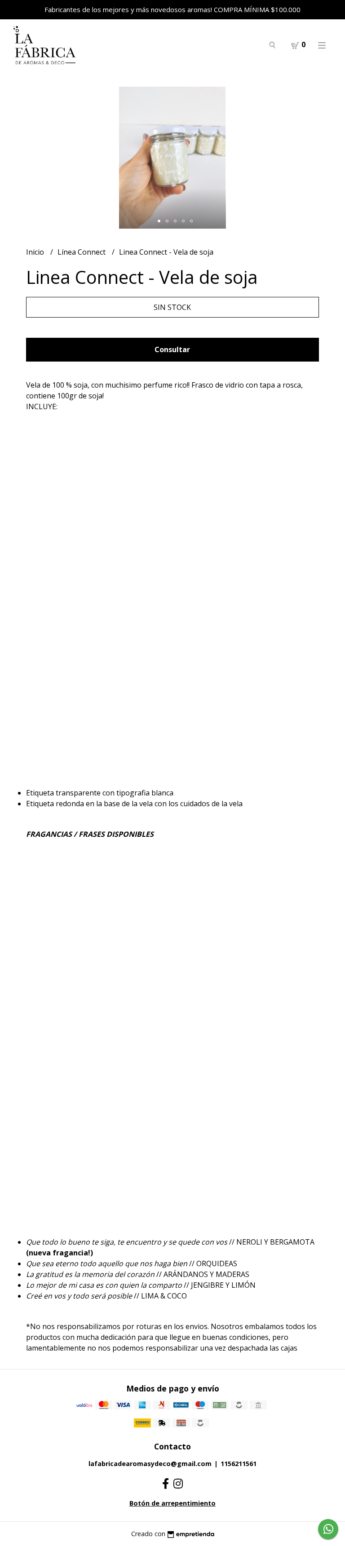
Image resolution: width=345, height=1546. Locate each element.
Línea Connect (82, 252)
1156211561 (239, 1463)
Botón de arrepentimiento (172, 1503)
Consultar (172, 349)
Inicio (36, 252)
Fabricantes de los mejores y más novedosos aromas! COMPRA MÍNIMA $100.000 (172, 9)
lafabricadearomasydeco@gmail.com (150, 1463)
